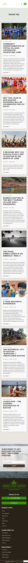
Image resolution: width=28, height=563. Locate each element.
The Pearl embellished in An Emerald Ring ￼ (13, 254)
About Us (4, 525)
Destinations (5, 520)
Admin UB (6, 55)
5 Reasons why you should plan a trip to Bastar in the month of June (13, 155)
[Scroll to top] (2, 556)
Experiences (5, 515)
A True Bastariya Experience (12, 303)
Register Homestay (6, 537)
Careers (4, 542)
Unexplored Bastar (18, 561)
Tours (3, 510)
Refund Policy (5, 554)
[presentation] (14, 31)
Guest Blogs (5, 299)
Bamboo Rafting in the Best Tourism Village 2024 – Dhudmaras (13, 201)
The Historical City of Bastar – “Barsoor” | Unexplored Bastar (14, 352)
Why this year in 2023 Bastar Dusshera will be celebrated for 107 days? (14, 102)
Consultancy (5, 532)
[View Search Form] (21, 3)
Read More (6, 72)
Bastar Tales (6, 249)
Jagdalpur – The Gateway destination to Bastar (12, 404)
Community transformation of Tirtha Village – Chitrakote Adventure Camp (13, 48)
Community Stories (7, 41)
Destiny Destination (7, 195)
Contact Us (4, 549)
